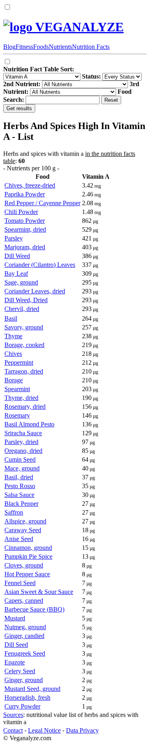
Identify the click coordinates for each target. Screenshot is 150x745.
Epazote (14, 662)
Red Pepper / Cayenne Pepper (42, 203)
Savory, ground (23, 327)
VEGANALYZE (78, 27)
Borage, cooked (24, 344)
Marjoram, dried (24, 247)
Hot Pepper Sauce (27, 574)
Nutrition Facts (91, 46)
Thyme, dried (21, 397)
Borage (13, 380)
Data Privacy (82, 730)
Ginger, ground (23, 679)
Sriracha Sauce (23, 433)
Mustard (14, 618)
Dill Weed (17, 255)
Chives (13, 353)
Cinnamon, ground (28, 547)
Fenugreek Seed (24, 653)
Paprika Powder (24, 194)
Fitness (24, 46)
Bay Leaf (16, 273)
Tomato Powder (24, 220)
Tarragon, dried (23, 371)
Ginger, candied (24, 635)
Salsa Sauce (19, 494)
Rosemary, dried (25, 406)
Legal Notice (44, 730)
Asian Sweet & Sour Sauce (38, 591)
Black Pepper (21, 503)
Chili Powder (21, 211)
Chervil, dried (21, 308)
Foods (41, 46)
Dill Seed (16, 644)
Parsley (13, 238)
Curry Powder (22, 706)
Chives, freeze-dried (29, 185)
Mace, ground (22, 468)
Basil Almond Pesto (29, 424)
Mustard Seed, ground (32, 688)
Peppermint (18, 362)
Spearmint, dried (25, 229)
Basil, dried (18, 477)
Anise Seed (18, 538)
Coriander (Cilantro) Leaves (39, 264)
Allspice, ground (25, 521)
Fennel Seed (20, 582)
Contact (13, 730)
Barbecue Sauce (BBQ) (34, 609)
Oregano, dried (23, 450)
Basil (10, 318)
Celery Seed (19, 671)
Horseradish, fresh (27, 697)
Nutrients (60, 46)
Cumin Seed (20, 459)
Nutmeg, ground (25, 627)
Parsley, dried (21, 441)
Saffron (13, 512)
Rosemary (17, 415)
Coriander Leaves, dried (34, 291)
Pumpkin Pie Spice (28, 556)
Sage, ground (21, 282)
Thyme (13, 336)
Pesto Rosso (19, 486)
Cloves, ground (23, 565)
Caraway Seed (22, 530)
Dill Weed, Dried (26, 300)
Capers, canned (23, 600)
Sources (13, 714)
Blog (9, 46)
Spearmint (17, 389)
